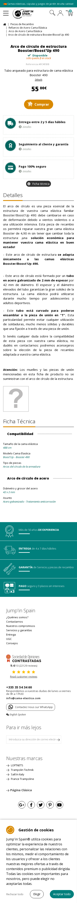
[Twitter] (40, 804)
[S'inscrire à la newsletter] (58, 739)
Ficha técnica (40, 184)
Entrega (11, 634)
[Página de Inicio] (5, 24)
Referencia (32, 64)
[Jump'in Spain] (28, 13)
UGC (9, 639)
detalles (27, 127)
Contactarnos (14, 621)
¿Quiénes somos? (17, 617)
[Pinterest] (50, 804)
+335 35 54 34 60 (19, 687)
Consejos (12, 643)
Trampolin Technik (22, 770)
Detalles (13, 195)
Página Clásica (21, 790)
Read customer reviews (23, 676)
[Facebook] (31, 804)
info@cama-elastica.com (23, 698)
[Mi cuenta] (60, 13)
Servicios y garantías (19, 630)
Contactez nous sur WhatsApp (34, 707)
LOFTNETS (16, 765)
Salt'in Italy (17, 774)
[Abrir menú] (6, 11)
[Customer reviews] (23, 658)
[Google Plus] (21, 804)
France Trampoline (22, 779)
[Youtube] (59, 804)
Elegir (36, 894)
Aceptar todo (62, 894)
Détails (38, 80)
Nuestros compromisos (20, 626)
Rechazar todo (14, 894)
